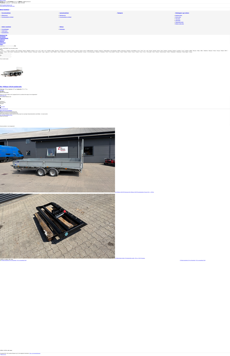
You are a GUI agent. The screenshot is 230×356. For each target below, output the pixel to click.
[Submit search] (15, 46)
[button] (7, 6)
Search (1, 45)
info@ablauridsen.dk (4, 108)
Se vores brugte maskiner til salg (6, 115)
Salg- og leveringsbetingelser (34, 353)
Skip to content (3, 0)
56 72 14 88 (2, 106)
